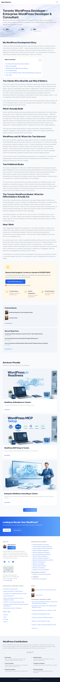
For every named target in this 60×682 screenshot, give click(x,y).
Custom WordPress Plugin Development (42, 546)
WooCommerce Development (40, 578)
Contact (5, 621)
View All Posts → (8, 349)
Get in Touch (11, 547)
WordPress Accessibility (38, 564)
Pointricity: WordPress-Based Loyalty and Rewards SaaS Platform (16, 605)
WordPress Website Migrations (40, 556)
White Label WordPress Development (42, 554)
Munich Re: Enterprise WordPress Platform (42, 617)
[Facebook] (4, 562)
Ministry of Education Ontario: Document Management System (14, 599)
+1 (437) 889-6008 (7, 580)
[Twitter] (8, 562)
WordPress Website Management (41, 550)
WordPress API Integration (39, 562)
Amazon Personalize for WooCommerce (13, 591)
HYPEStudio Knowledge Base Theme (41, 614)
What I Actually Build (11, 66)
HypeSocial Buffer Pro (9, 595)
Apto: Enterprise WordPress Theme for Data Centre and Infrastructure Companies (44, 602)
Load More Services (30, 510)
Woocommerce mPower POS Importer (13, 608)
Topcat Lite (34, 628)
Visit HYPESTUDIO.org (14, 281)
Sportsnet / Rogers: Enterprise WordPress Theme (44, 624)
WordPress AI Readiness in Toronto (17, 402)
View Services (17, 530)
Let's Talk (6, 530)
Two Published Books (11, 70)
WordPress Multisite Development (41, 558)
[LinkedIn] (13, 562)
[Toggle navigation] (57, 2)
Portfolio (6, 614)
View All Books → (9, 323)
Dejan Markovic (6, 2)
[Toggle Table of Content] (39, 60)
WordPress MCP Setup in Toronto (16, 448)
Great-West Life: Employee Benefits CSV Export (15, 593)
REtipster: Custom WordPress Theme (41, 621)
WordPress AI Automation (39, 567)
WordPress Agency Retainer (39, 565)
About (5, 617)
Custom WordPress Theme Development (42, 548)
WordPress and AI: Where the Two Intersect (17, 68)
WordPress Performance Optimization (42, 574)
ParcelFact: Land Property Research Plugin (14, 602)
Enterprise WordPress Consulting (41, 544)
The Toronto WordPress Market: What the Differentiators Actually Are (23, 72)
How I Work (9, 75)
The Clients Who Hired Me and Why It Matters (17, 63)
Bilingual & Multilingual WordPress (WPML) (43, 560)
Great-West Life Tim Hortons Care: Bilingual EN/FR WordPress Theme (44, 606)
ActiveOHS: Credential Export (11, 589)
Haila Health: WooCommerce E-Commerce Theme (44, 610)
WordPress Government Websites (41, 569)
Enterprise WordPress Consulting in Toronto (21, 494)
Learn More (7, 409)
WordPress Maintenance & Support (41, 552)
